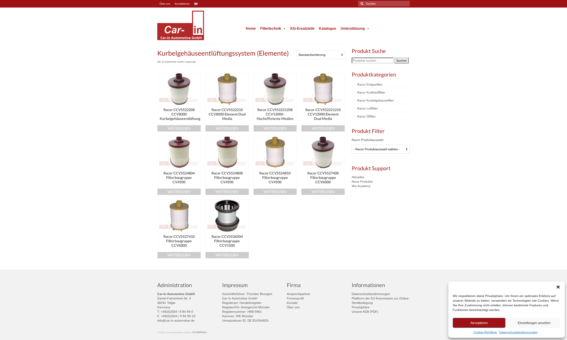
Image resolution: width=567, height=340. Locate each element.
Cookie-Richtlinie (485, 332)
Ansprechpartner (298, 294)
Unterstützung (353, 28)
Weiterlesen (178, 128)
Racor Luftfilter (367, 108)
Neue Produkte (362, 181)
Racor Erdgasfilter (370, 84)
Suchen (401, 60)
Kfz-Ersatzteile (302, 28)
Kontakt (292, 303)
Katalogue (327, 28)
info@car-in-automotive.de (175, 320)
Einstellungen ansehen (534, 323)
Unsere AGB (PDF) (365, 311)
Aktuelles (358, 177)
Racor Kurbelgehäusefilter (375, 100)
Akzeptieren (479, 323)
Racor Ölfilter (366, 116)
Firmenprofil (295, 298)
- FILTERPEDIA (199, 332)
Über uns (293, 307)
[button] (558, 287)
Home (251, 28)
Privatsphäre (360, 307)
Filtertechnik (270, 28)
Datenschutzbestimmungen (518, 332)
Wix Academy (361, 186)
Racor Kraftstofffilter (371, 92)
